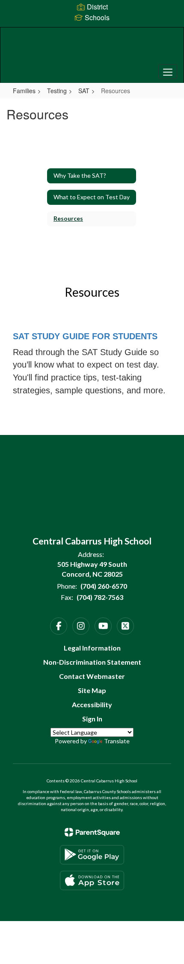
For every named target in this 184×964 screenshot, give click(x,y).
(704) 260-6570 (103, 586)
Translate (117, 741)
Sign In (92, 719)
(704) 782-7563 (100, 597)
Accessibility (92, 704)
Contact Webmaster (92, 676)
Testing (57, 90)
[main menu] (167, 71)
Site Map (92, 690)
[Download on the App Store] (92, 880)
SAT (83, 90)
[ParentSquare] (92, 832)
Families (24, 90)
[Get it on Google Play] (92, 854)
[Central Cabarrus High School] (92, 48)
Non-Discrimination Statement (92, 662)
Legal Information (92, 648)
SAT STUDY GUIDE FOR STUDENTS (85, 336)
